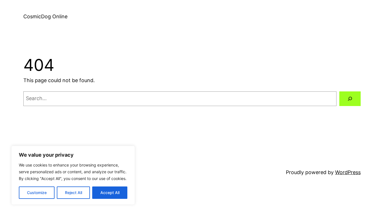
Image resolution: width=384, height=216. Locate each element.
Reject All (73, 192)
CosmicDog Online (45, 16)
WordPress (348, 172)
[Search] (350, 98)
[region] (73, 175)
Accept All (109, 192)
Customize (37, 192)
